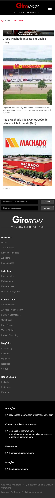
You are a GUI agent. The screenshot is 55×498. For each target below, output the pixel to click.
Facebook (6, 392)
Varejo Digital (7, 330)
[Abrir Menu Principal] (50, 9)
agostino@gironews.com (21, 437)
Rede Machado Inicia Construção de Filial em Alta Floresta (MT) (25, 121)
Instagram (6, 387)
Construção (6, 320)
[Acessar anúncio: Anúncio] (28, 33)
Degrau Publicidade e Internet (28, 492)
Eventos (5, 353)
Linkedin (5, 382)
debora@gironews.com (41, 434)
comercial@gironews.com (21, 431)
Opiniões (5, 358)
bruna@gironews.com (43, 415)
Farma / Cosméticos (11, 315)
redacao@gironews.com (20, 415)
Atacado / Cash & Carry (12, 310)
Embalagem (7, 281)
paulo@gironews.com (19, 434)
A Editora (5, 258)
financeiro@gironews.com (21, 453)
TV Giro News (7, 247)
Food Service (7, 325)
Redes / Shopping (9, 335)
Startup (4, 369)
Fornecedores (7, 286)
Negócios (5, 364)
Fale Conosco (7, 263)
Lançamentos (7, 276)
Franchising (6, 348)
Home (7, 21)
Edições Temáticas (10, 252)
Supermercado (8, 304)
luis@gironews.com (18, 469)
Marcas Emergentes (10, 291)
